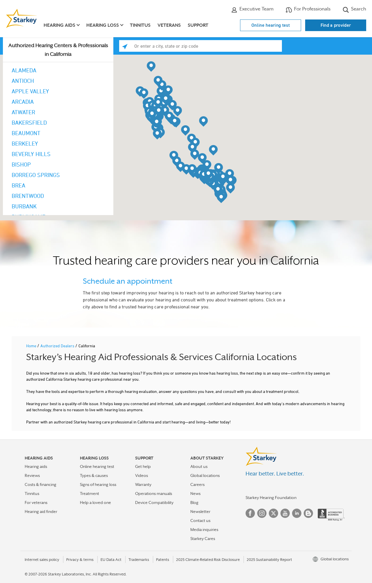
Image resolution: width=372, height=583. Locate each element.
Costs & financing (40, 484)
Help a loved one (95, 502)
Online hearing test (270, 25)
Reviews (32, 475)
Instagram (262, 513)
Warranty (143, 484)
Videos (141, 475)
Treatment (89, 493)
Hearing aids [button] (59, 25)
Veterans (169, 25)
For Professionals (311, 9)
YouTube (285, 513)
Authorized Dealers (57, 345)
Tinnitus (140, 25)
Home (31, 345)
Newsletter (200, 511)
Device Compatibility (154, 502)
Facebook (250, 513)
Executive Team (255, 9)
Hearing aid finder (41, 511)
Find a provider (336, 25)
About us (199, 466)
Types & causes (94, 475)
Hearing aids (36, 466)
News (195, 493)
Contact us (200, 520)
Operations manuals (153, 493)
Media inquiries (204, 529)
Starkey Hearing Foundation (271, 497)
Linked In (296, 513)
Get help (143, 466)
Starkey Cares (202, 538)
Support (198, 25)
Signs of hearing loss (98, 484)
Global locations (205, 475)
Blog (194, 502)
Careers (197, 484)
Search (358, 9)
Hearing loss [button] (102, 25)
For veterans (36, 502)
